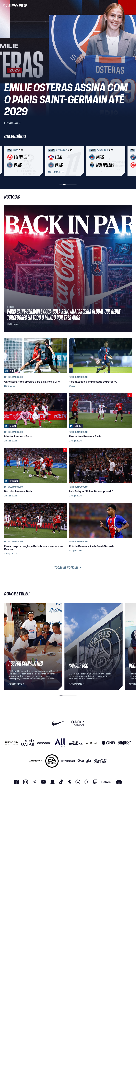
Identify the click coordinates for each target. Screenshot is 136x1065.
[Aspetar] (35, 761)
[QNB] (108, 743)
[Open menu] (131, 5)
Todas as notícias (66, 567)
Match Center (56, 172)
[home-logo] (15, 5)
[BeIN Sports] (68, 761)
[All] (60, 743)
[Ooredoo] (43, 743)
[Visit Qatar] (27, 743)
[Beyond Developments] (11, 743)
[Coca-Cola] (100, 761)
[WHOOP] (92, 743)
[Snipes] (124, 743)
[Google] (84, 761)
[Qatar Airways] (77, 723)
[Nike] (58, 723)
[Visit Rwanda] (76, 743)
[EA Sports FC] (52, 761)
